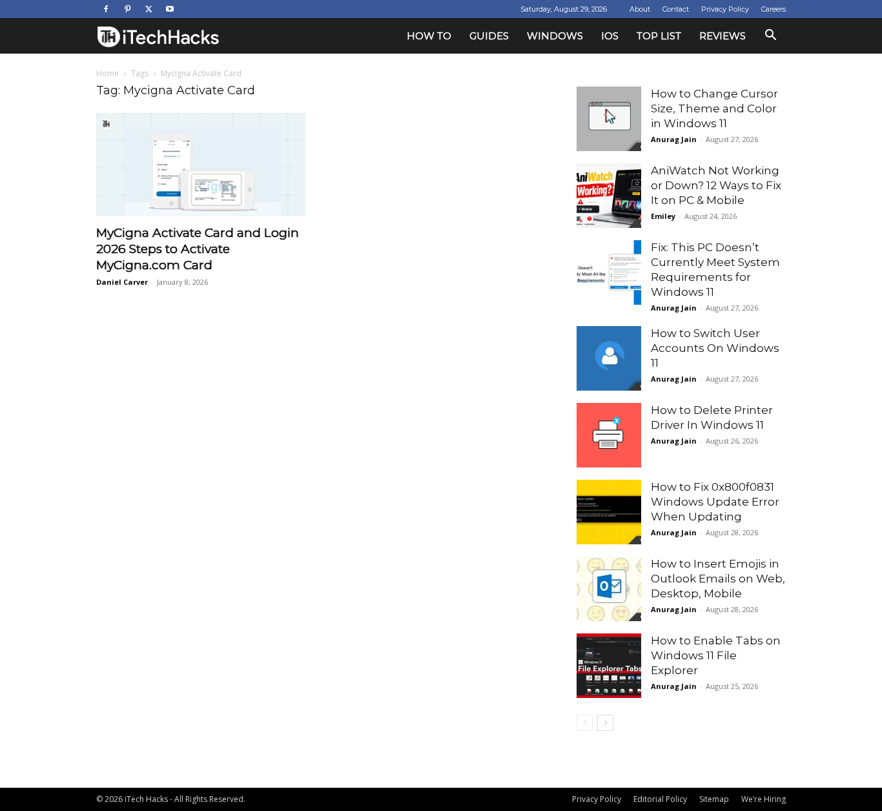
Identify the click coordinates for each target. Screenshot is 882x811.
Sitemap (714, 799)
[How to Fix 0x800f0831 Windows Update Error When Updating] (609, 512)
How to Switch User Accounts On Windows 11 (715, 348)
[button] (770, 36)
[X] (148, 9)
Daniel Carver (122, 282)
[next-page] (605, 723)
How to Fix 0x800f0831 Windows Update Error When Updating (715, 501)
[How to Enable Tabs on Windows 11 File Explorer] (609, 665)
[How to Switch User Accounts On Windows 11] (609, 358)
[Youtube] (169, 9)
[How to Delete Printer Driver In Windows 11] (609, 435)
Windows (555, 36)
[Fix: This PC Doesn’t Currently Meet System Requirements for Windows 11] (609, 272)
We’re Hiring (763, 799)
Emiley (663, 216)
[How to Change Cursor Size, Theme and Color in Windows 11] (609, 119)
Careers (773, 9)
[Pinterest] (127, 9)
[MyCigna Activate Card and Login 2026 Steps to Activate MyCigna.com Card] (200, 164)
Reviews (722, 36)
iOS (610, 36)
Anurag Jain (674, 139)
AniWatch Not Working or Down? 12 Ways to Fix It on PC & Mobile (716, 185)
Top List (659, 36)
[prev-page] (585, 723)
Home (107, 73)
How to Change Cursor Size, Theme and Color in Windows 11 (714, 108)
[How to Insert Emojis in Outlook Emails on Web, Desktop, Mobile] (609, 589)
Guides (489, 36)
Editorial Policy (660, 799)
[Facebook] (106, 9)
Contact (675, 9)
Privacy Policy (725, 9)
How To (429, 36)
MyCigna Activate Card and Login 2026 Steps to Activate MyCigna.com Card (197, 248)
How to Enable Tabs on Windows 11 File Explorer (716, 655)
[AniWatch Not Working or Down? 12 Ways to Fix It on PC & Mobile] (609, 195)
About (640, 9)
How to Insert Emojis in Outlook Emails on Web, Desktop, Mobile (718, 578)
